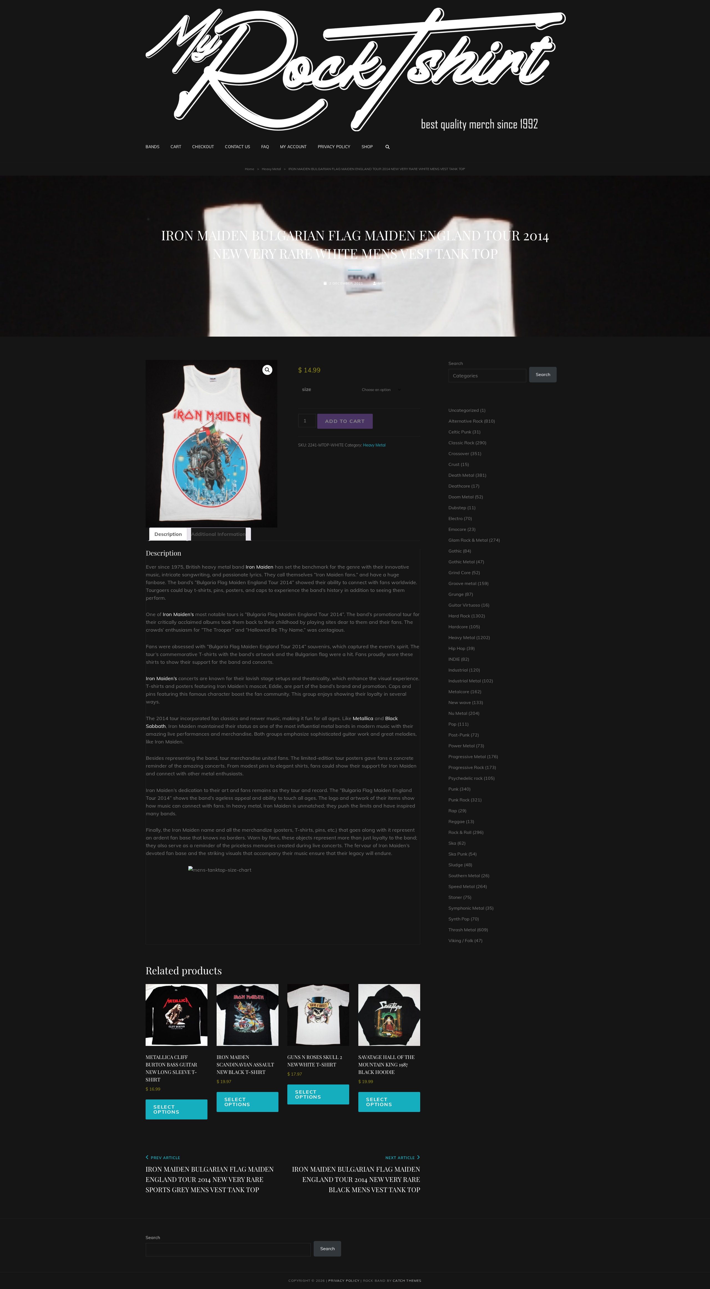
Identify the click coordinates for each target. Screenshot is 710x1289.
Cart (176, 146)
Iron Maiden (259, 567)
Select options (166, 1109)
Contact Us (237, 146)
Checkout (203, 146)
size (306, 389)
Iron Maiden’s (178, 614)
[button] (267, 370)
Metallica (363, 718)
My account (293, 146)
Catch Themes (407, 1280)
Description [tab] (168, 534)
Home (249, 169)
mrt (382, 283)
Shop (367, 146)
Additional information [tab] (218, 534)
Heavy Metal (271, 169)
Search (455, 363)
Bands (152, 146)
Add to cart (345, 421)
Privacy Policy (334, 146)
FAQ (265, 146)
